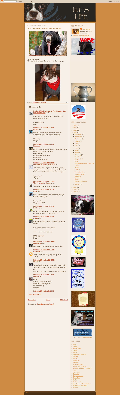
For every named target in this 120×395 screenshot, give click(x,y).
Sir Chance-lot (77, 382)
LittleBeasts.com (87, 337)
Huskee (75, 356)
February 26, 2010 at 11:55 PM (43, 181)
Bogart (75, 346)
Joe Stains (37, 243)
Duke (35, 191)
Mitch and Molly (78, 364)
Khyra (75, 358)
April (76, 150)
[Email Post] (67, 102)
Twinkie (75, 387)
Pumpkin (76, 374)
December (78, 134)
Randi (35, 218)
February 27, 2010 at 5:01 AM (43, 206)
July (76, 143)
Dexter (35, 129)
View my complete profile (81, 35)
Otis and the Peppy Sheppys (82, 368)
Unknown (36, 251)
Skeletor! (77, 156)
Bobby (35, 208)
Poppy (75, 370)
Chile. (76, 161)
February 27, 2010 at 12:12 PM (43, 241)
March (77, 152)
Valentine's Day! (80, 174)
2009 (75, 187)
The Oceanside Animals (41, 183)
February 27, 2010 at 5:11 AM (43, 216)
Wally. (76, 179)
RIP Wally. (78, 176)
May (76, 148)
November (78, 136)
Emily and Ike (86, 29)
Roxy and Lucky (78, 376)
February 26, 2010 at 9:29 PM (43, 144)
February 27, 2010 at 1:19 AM (43, 189)
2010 (75, 132)
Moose (35, 262)
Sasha (75, 380)
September (78, 139)
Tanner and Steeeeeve (80, 385)
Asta (74, 344)
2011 (75, 130)
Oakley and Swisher (79, 366)
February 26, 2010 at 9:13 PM (43, 128)
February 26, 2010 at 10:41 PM (43, 163)
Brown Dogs (77, 348)
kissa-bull (36, 146)
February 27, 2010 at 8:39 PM (43, 291)
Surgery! (77, 169)
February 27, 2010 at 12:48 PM (43, 260)
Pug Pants (76, 372)
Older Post (64, 300)
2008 (75, 189)
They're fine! (79, 159)
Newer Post (32, 300)
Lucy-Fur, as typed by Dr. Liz (43, 164)
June (77, 145)
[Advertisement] (83, 69)
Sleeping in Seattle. (81, 181)
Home (48, 300)
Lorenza (36, 276)
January (78, 184)
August (77, 141)
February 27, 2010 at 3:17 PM (43, 274)
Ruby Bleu (76, 378)
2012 (75, 128)
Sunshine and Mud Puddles (82, 384)
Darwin (75, 350)
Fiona (75, 352)
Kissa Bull (76, 360)
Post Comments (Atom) (45, 304)
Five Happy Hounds (79, 354)
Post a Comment (35, 294)
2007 (75, 191)
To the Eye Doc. (80, 172)
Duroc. (77, 167)
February (78, 155)
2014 (75, 125)
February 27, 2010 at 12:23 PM (43, 250)
